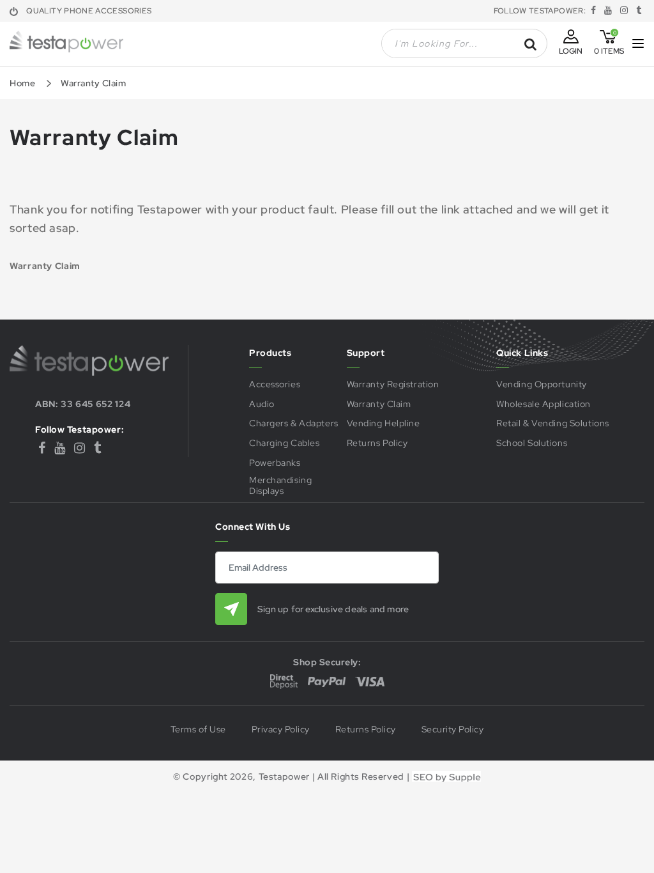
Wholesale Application (543, 404)
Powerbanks (275, 463)
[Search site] (531, 44)
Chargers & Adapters (293, 423)
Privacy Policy (281, 729)
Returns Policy (377, 443)
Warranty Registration (393, 384)
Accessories (274, 384)
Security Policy (453, 729)
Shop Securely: (327, 662)
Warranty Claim (379, 404)
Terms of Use (198, 729)
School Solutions (531, 443)
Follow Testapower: (79, 429)
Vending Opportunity (541, 384)
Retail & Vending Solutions (552, 423)
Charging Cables (284, 443)
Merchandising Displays (280, 486)
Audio (262, 404)
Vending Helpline (383, 423)
